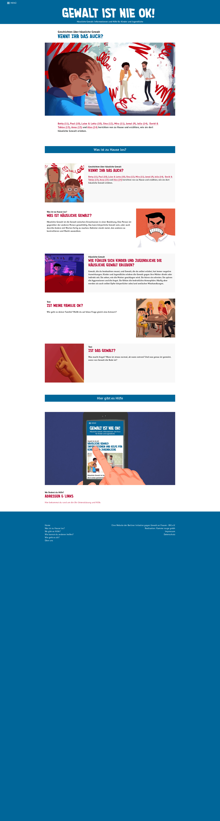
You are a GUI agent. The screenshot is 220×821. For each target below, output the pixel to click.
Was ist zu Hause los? (55, 528)
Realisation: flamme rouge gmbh (160, 528)
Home (47, 525)
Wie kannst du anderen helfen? (59, 534)
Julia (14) (142, 123)
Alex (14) (92, 127)
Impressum (170, 531)
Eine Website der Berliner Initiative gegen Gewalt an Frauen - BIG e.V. (143, 525)
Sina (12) (108, 123)
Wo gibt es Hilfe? (52, 531)
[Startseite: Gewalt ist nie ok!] (110, 12)
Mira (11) (119, 123)
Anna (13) (76, 127)
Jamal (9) (131, 123)
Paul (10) (75, 123)
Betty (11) (63, 123)
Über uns (49, 540)
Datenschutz (169, 534)
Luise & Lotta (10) (91, 123)
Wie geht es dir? (52, 537)
